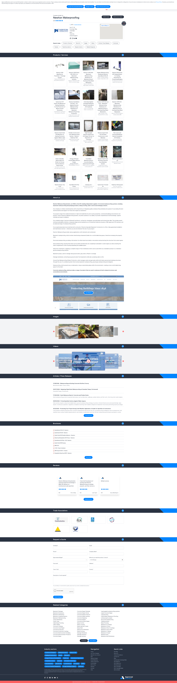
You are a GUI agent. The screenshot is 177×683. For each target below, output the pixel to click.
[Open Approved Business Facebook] (45, 677)
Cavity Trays (56, 621)
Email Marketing (94, 660)
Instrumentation (49, 663)
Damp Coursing (81, 624)
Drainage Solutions (81, 634)
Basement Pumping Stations (60, 616)
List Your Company (95, 653)
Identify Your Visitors (95, 655)
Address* (91, 563)
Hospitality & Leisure (50, 660)
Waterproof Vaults (105, 633)
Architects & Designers (50, 652)
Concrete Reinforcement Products (62, 634)
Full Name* (55, 545)
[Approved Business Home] (126, 677)
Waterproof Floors (105, 626)
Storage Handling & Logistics (69, 666)
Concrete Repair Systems (83, 616)
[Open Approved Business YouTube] (55, 677)
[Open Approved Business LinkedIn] (52, 677)
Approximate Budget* (58, 557)
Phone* (54, 551)
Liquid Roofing (104, 614)
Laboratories (58, 663)
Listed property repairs (106, 618)
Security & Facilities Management (52, 666)
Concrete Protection (58, 629)
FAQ (92, 669)
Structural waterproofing (107, 619)
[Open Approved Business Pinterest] (50, 677)
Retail (83, 663)
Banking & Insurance (62, 652)
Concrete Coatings (58, 626)
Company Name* (93, 551)
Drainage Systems (81, 636)
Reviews (56, 47)
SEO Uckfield (117, 669)
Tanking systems (105, 621)
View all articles (88, 415)
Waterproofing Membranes (107, 636)
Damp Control (80, 623)
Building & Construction (50, 655)
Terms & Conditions (118, 655)
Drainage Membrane (82, 633)
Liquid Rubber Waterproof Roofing (109, 616)
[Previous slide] (53, 331)
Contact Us (83, 640)
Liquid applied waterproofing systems (110, 611)
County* (91, 569)
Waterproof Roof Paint (106, 629)
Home (92, 651)
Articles (92, 668)
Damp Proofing (81, 631)
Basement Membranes (58, 614)
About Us (78, 43)
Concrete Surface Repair (83, 621)
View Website (88, 292)
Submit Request (58, 597)
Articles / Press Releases (103, 43)
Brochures (115, 43)
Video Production (95, 661)
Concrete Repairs (81, 619)
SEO (92, 656)
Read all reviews (88, 499)
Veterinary (81, 666)
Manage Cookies (89, 6)
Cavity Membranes (57, 619)
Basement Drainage (58, 611)
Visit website (93, 640)
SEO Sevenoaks (117, 665)
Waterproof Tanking (106, 631)
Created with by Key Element (98, 681)
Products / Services (67, 43)
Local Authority (67, 663)
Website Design (94, 658)
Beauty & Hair (73, 652)
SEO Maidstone (117, 663)
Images (85, 43)
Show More (88, 457)
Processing (76, 663)
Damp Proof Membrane (83, 629)
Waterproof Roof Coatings (107, 628)
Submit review (106, 16)
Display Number (77, 24)
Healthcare (65, 658)
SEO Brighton (117, 661)
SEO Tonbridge (117, 666)
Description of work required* (59, 575)
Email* (90, 545)
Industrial (59, 660)
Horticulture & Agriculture (77, 658)
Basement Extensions (58, 613)
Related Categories (91, 47)
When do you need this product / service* (98, 557)
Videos (92, 43)
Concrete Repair (57, 636)
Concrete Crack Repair (58, 628)
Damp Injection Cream (82, 626)
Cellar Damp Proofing (58, 623)
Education (67, 655)
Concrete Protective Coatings (60, 631)
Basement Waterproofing (59, 618)
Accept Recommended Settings (75, 6)
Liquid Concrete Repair (106, 613)
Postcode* (55, 563)
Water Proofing (105, 623)
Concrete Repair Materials (83, 611)
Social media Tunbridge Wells (120, 660)
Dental (60, 655)
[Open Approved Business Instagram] (47, 677)
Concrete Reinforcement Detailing (61, 633)
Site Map (116, 651)
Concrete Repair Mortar (83, 613)
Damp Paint (80, 628)
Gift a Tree (93, 665)
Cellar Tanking (56, 624)
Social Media (93, 663)
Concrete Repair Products (83, 614)
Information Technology (69, 660)
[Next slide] (123, 331)
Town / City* (56, 569)
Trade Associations (66, 47)
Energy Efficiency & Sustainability (53, 658)
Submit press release (117, 16)
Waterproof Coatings (106, 624)
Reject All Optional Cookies (103, 6)
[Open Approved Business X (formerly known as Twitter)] (57, 677)
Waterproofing (104, 634)
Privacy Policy (159, 2)
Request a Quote (79, 47)
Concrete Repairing (82, 618)
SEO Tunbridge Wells (118, 668)
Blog (115, 658)
